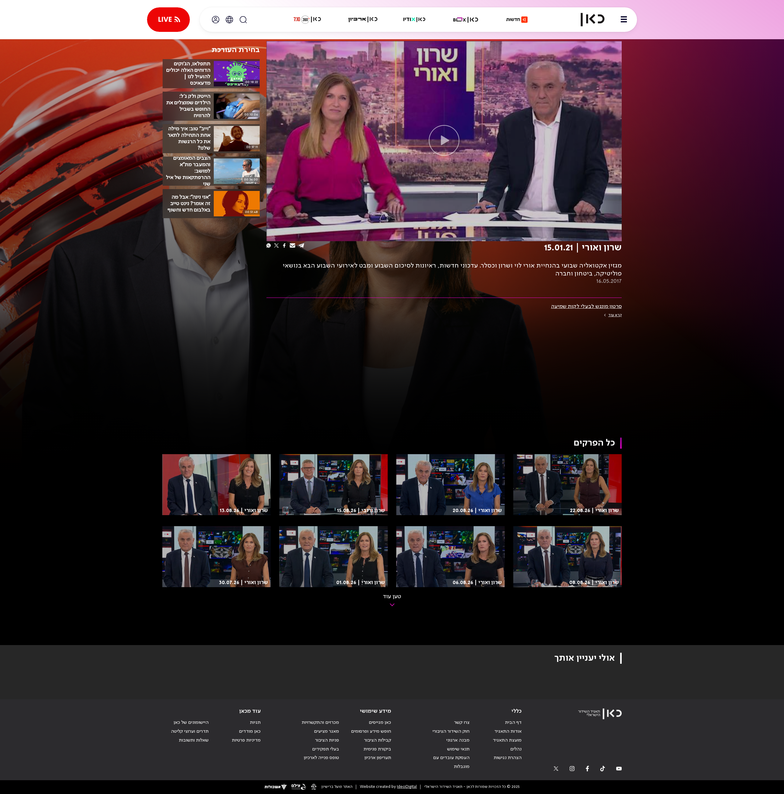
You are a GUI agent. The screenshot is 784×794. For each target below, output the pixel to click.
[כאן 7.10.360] (307, 19)
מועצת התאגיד (507, 740)
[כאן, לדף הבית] (587, 20)
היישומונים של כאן (191, 722)
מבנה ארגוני (457, 740)
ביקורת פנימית (377, 749)
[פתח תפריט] (624, 19)
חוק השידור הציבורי (450, 731)
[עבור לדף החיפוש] (243, 19)
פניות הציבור (327, 740)
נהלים (516, 749)
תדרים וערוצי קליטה (190, 731)
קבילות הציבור (377, 740)
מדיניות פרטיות (246, 740)
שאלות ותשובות (194, 740)
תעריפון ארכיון (377, 757)
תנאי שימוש (458, 749)
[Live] (168, 19)
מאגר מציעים (326, 731)
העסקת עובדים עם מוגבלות (451, 762)
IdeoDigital (407, 787)
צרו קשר (461, 722)
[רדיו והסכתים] (414, 19)
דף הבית (513, 722)
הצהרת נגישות (508, 757)
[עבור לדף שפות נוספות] (229, 19)
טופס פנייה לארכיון (321, 757)
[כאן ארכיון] (363, 19)
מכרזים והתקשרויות (320, 722)
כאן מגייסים (380, 722)
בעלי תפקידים (325, 749)
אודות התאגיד (508, 731)
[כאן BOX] (466, 19)
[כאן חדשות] (517, 19)
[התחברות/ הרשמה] (215, 19)
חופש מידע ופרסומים (371, 731)
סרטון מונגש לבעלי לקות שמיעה (586, 306)
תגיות (255, 722)
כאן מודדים (250, 731)
